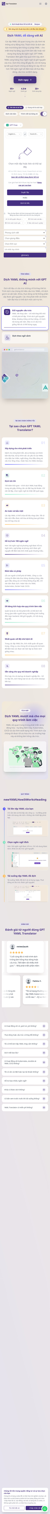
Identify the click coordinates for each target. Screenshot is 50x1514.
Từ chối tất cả (14, 1508)
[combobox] (8, 134)
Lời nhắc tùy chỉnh (12, 249)
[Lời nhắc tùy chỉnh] (46, 247)
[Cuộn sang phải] (45, 114)
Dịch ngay (23, 79)
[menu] (40, 4)
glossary (25, 255)
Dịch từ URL (25, 203)
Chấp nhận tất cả (36, 1508)
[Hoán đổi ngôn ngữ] (25, 134)
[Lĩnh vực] (46, 242)
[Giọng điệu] (46, 236)
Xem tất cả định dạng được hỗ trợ (25, 177)
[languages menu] (46, 4)
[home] (9, 3)
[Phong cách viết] (46, 231)
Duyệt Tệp (25, 192)
